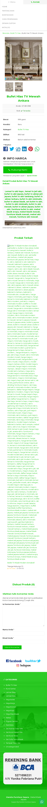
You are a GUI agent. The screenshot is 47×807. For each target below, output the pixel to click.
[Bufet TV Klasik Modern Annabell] (23, 402)
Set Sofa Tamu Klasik (14, 739)
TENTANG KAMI (8, 11)
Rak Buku (10, 725)
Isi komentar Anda (11, 604)
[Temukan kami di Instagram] (23, 665)
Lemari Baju (11, 692)
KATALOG (6, 27)
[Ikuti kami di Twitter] (33, 661)
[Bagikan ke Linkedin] (25, 150)
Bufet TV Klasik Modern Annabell (20, 563)
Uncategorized (12, 747)
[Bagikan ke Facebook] (6, 150)
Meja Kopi (10, 711)
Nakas (8, 718)
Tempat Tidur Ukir (13, 743)
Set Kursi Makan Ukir (14, 732)
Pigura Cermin (12, 721)
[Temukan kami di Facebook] (14, 661)
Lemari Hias (11, 696)
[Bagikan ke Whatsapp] (38, 150)
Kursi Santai (11, 689)
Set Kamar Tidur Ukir (14, 729)
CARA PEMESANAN (9, 19)
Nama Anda (8, 630)
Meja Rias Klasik (12, 714)
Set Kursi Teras (12, 736)
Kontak (36, 2)
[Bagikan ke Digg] (19, 150)
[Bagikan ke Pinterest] (31, 150)
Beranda (6, 33)
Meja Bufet (10, 700)
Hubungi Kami (19, 169)
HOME (4, 7)
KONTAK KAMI (7, 15)
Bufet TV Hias (15, 33)
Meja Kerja (10, 703)
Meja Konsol (11, 707)
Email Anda (8, 638)
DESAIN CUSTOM (9, 23)
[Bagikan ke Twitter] (12, 150)
